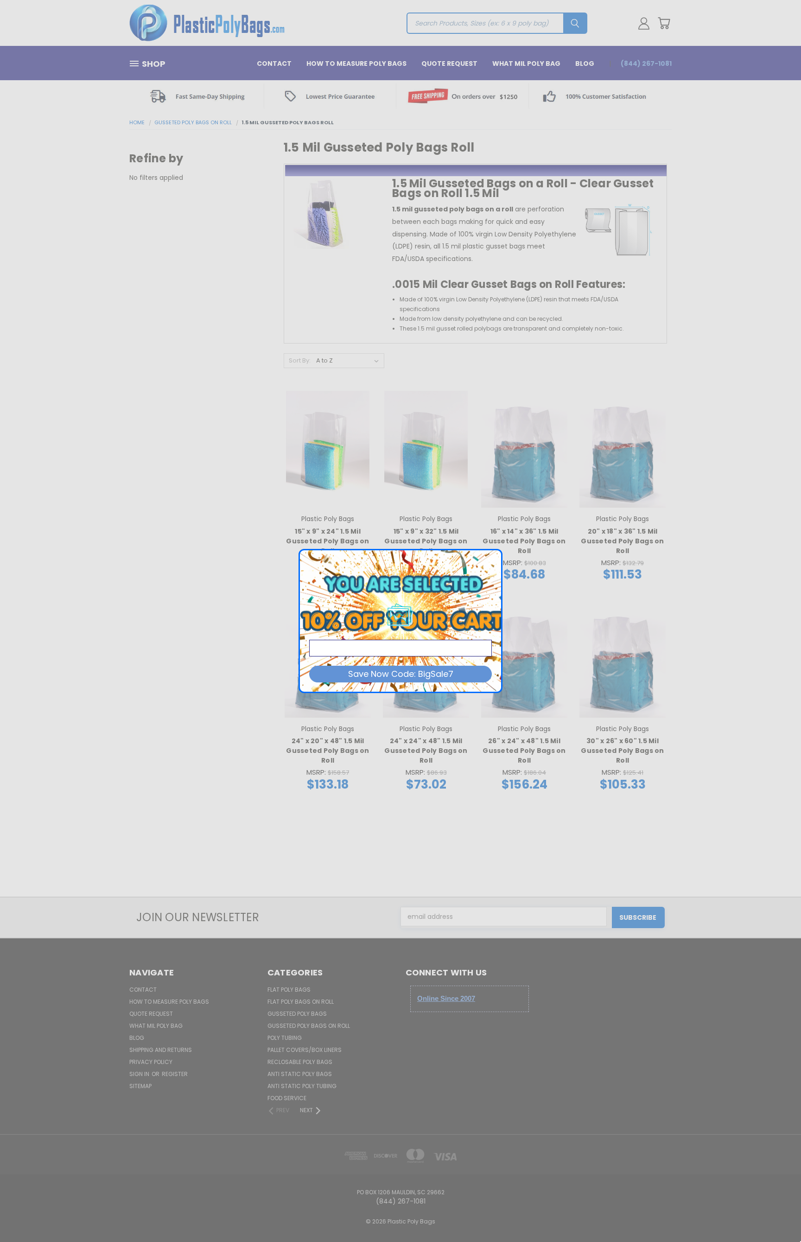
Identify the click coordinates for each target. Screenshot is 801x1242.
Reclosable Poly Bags (299, 1062)
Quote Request (449, 63)
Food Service (286, 1098)
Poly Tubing (284, 1038)
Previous (776, 1213)
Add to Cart (328, 466)
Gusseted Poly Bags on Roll (308, 1026)
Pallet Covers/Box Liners (304, 1050)
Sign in (140, 1074)
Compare (324, 448)
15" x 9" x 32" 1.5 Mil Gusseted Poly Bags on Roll (425, 541)
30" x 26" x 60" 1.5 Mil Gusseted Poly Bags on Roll (622, 750)
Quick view (328, 430)
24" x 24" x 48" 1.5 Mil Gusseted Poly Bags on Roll (425, 750)
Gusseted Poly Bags (297, 1014)
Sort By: (300, 360)
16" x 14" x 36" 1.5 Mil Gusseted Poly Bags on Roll (524, 541)
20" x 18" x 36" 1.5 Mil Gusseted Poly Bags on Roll (622, 541)
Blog (584, 63)
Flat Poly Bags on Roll (300, 1002)
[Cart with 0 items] (663, 23)
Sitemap (140, 1086)
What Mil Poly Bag (526, 63)
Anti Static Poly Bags (299, 1074)
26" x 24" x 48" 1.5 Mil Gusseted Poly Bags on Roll (524, 750)
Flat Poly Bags (289, 990)
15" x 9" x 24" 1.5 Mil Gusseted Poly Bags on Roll (327, 541)
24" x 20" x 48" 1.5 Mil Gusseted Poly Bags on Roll (327, 750)
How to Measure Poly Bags (356, 63)
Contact (274, 63)
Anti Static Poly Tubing (302, 1086)
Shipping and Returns (160, 1050)
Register (175, 1074)
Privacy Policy (150, 1062)
